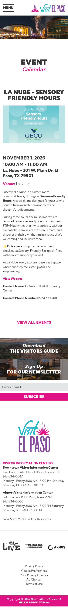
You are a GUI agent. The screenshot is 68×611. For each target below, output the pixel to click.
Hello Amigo (28, 602)
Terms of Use (34, 584)
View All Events (34, 322)
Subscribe (34, 396)
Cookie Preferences (34, 571)
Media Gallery (27, 519)
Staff (13, 519)
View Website (12, 279)
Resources (44, 519)
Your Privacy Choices (34, 575)
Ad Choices (34, 579)
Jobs (6, 519)
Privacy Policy (34, 566)
